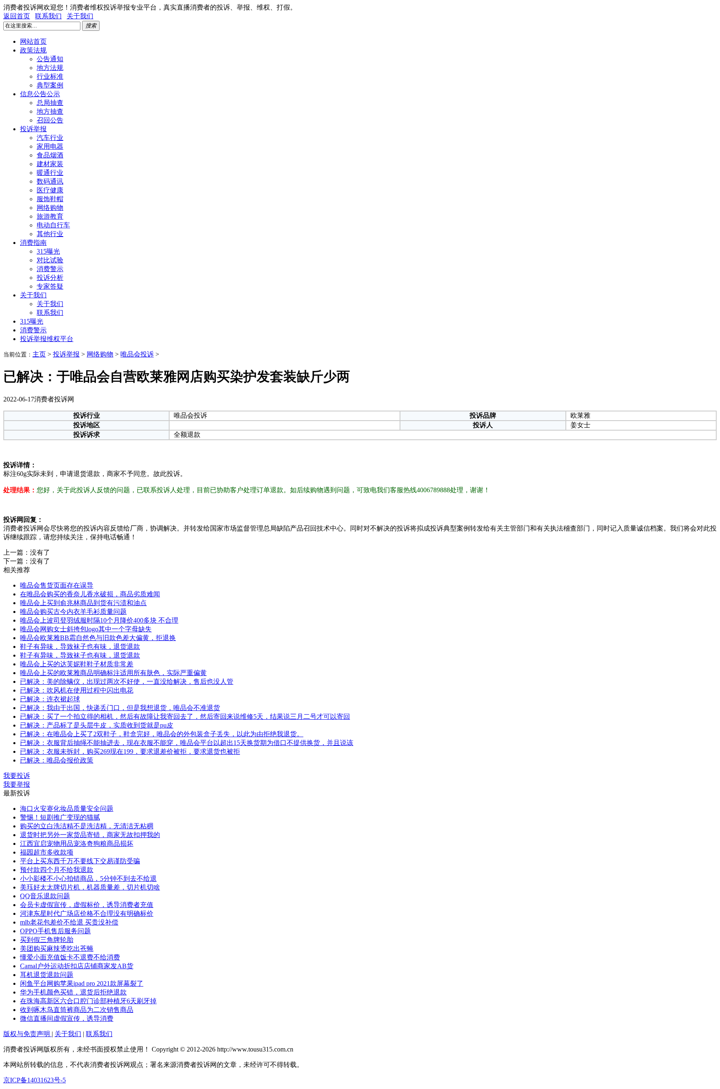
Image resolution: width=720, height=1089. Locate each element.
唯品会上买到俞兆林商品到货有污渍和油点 (83, 602)
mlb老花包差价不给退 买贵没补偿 (69, 922)
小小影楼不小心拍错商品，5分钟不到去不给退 (88, 878)
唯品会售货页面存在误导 (56, 585)
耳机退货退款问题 (46, 974)
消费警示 (50, 268)
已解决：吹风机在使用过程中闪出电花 (76, 690)
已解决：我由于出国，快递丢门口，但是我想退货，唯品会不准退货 (120, 707)
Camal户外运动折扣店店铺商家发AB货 (76, 965)
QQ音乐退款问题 (45, 896)
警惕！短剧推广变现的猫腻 (60, 817)
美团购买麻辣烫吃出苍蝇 (56, 948)
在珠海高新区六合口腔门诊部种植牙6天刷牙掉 (88, 1000)
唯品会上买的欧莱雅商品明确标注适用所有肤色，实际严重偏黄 (113, 672)
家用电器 (50, 146)
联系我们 (48, 16)
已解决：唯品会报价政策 (56, 760)
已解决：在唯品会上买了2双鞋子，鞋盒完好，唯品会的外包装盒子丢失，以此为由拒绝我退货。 (161, 734)
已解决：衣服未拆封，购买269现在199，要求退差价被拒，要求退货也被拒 (130, 751)
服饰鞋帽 (50, 198)
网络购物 (50, 207)
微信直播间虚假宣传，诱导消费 (66, 1018)
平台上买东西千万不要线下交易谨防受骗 (80, 861)
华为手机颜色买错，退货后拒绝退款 (73, 992)
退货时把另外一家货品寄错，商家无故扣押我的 (90, 834)
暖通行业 (50, 172)
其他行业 (50, 233)
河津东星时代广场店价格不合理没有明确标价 (86, 913)
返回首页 (16, 16)
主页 (39, 354)
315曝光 (48, 251)
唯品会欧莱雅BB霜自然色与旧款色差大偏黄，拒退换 (98, 637)
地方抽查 (50, 111)
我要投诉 (16, 775)
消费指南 (33, 242)
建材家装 (50, 163)
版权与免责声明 (27, 1033)
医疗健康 (50, 190)
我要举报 (16, 784)
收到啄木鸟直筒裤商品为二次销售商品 (76, 1009)
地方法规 (50, 67)
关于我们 (80, 16)
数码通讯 (50, 181)
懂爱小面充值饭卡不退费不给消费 (70, 957)
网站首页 (33, 41)
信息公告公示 (40, 93)
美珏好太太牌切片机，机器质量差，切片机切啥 (90, 887)
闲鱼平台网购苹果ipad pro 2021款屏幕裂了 (81, 983)
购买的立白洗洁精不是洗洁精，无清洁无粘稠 (86, 826)
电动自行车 (53, 225)
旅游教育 (50, 216)
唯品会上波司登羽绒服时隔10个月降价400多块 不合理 (99, 620)
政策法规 (33, 50)
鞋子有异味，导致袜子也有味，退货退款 (80, 646)
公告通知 (50, 58)
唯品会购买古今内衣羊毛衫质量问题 (73, 611)
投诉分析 (50, 277)
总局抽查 (50, 102)
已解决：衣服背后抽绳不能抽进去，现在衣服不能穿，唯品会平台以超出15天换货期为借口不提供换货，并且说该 (186, 742)
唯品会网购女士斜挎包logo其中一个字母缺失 (86, 629)
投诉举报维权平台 (46, 338)
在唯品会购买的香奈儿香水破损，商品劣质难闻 (90, 594)
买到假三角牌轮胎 (46, 939)
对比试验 (50, 260)
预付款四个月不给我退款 (56, 869)
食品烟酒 (50, 155)
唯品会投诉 (137, 354)
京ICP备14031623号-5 (34, 1080)
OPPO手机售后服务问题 (55, 930)
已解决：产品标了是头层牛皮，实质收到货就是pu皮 (96, 725)
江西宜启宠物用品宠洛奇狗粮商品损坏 (76, 843)
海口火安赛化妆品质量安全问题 (66, 808)
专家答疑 (50, 286)
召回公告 (50, 120)
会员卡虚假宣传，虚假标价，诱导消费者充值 (86, 904)
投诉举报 (33, 128)
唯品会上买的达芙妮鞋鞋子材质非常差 (76, 664)
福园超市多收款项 (46, 852)
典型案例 (50, 85)
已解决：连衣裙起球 (50, 699)
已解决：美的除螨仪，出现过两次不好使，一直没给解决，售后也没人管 (126, 681)
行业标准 (50, 76)
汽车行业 (50, 137)
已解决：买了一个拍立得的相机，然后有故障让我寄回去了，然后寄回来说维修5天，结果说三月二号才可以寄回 (185, 716)
